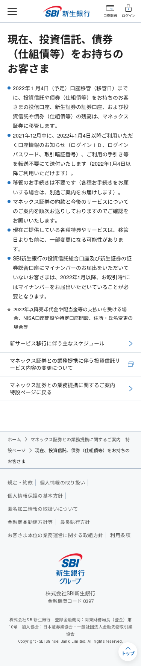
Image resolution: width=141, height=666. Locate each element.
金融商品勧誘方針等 (30, 522)
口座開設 (110, 16)
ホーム (14, 439)
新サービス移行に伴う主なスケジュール (57, 343)
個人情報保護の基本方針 (35, 496)
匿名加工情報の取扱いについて (43, 509)
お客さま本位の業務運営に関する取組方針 (55, 535)
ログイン (128, 16)
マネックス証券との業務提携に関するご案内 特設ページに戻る (62, 388)
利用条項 (120, 535)
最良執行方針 (75, 522)
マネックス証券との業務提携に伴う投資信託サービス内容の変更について (65, 364)
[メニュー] (12, 11)
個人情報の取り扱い (62, 483)
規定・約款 (20, 483)
